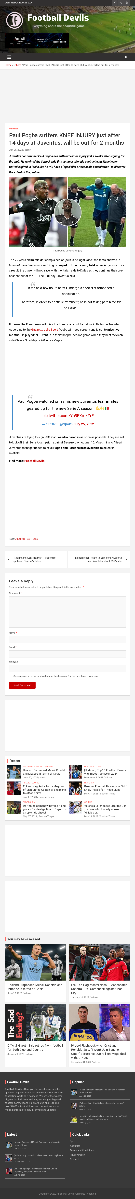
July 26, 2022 (16, 149)
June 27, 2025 (30, 777)
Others (13, 128)
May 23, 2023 (91, 816)
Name (13, 632)
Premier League (31, 783)
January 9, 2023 (15, 1054)
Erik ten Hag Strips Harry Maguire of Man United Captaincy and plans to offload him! (44, 790)
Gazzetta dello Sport (44, 329)
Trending (48, 767)
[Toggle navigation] (9, 57)
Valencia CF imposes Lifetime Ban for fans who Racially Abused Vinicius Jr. (105, 809)
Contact (74, 1159)
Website (13, 661)
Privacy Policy (77, 1154)
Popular (38, 767)
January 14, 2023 (80, 997)
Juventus (20, 539)
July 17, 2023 (30, 797)
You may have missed (23, 939)
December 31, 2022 (81, 1062)
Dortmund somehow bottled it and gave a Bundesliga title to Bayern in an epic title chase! (44, 809)
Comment (15, 593)
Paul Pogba (32, 539)
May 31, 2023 (91, 793)
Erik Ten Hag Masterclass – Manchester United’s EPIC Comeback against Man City (99, 989)
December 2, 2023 (93, 777)
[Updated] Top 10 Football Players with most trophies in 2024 (105, 772)
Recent (15, 761)
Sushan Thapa (46, 797)
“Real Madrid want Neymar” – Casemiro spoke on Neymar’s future (34, 559)
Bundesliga (29, 802)
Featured (28, 767)
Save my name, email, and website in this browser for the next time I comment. (56, 676)
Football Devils (34, 461)
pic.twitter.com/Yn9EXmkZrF (68, 415)
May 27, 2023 (30, 816)
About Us (75, 1145)
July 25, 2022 (84, 424)
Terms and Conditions (82, 1150)
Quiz (72, 1141)
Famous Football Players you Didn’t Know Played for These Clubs (105, 788)
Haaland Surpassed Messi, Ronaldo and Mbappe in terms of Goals (44, 772)
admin (28, 149)
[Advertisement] (67, 99)
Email (13, 647)
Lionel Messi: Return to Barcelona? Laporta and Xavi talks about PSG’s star (98, 559)
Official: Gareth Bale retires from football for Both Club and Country (35, 1048)
